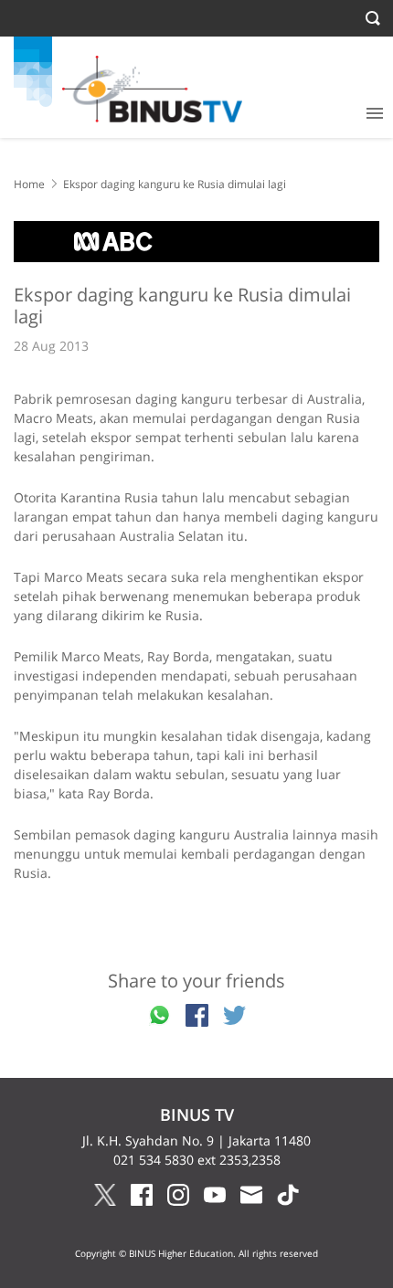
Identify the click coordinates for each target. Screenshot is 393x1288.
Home (29, 184)
